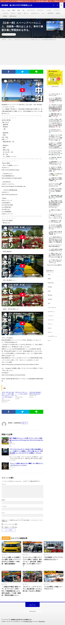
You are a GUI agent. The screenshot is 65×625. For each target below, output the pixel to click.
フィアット (57, 10)
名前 (3, 499)
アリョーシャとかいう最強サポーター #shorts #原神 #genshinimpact (55, 185)
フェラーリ (5, 13)
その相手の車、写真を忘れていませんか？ (55, 158)
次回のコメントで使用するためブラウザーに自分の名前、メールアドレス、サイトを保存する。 (22, 521)
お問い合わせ (13, 16)
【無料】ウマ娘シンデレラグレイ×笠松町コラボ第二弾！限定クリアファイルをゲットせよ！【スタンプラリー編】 (55, 255)
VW (23, 10)
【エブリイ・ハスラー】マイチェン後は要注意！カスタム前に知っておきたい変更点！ (32, 589)
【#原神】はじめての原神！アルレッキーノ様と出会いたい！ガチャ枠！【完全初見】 (55, 190)
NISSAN (50, 295)
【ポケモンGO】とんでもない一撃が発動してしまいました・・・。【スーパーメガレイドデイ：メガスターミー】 (55, 216)
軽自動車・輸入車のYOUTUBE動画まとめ (21, 619)
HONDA (5, 16)
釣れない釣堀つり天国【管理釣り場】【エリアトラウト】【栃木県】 (55, 233)
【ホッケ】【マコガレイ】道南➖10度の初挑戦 (55, 245)
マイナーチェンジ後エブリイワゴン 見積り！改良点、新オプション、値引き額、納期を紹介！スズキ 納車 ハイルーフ (32, 561)
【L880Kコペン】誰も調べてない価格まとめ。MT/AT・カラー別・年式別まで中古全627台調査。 (55, 169)
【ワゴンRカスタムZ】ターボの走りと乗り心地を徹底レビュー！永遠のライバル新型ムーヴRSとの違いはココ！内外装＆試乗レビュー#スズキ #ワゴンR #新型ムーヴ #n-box (26, 451)
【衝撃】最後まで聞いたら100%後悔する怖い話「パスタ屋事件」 (55, 115)
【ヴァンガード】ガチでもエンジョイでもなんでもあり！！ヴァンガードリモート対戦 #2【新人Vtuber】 (55, 152)
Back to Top (33, 605)
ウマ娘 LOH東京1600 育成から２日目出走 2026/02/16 (56, 250)
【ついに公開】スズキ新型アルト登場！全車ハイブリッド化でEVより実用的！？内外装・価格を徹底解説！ (11, 560)
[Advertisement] (32, 52)
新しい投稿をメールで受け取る (9, 527)
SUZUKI (58, 13)
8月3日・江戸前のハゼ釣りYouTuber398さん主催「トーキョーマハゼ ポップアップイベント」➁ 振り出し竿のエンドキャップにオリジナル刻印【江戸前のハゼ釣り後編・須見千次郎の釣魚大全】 (55, 123)
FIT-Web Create (27, 621)
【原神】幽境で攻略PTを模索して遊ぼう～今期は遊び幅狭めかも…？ (55, 197)
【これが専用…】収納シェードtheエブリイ (53, 588)
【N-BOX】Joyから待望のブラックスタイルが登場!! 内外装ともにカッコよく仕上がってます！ (55, 226)
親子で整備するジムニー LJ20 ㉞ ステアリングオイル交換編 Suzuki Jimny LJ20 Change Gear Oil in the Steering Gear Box (26, 440)
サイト (3, 512)
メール (4, 506)
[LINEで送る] (36, 72)
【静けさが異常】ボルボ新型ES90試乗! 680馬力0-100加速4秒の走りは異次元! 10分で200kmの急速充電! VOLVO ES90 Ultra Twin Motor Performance (55, 204)
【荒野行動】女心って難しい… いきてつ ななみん (55, 221)
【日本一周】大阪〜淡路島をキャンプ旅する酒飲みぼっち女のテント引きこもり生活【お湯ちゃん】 (8, 395)
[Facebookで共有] (9, 72)
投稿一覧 (24, 423)
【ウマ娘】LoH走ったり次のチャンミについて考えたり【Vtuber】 (55, 261)
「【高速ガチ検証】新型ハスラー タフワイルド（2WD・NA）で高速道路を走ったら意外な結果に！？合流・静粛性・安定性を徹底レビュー (11, 591)
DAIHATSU (50, 13)
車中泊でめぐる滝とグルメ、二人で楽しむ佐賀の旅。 (21, 394)
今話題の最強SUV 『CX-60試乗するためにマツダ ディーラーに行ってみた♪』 (55, 163)
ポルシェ (26, 13)
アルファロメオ (31, 10)
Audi (8, 10)
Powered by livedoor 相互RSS (54, 265)
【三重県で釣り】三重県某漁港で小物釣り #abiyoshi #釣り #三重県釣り (55, 179)
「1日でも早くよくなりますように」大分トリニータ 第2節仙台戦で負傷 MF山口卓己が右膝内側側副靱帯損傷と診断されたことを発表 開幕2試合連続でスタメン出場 (55, 108)
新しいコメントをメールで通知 (9, 524)
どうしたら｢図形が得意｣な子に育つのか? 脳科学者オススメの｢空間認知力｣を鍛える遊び (55, 99)
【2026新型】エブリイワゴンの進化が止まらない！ (53, 558)
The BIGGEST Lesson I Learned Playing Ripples (54, 130)
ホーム (3, 10)
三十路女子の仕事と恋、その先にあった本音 (55, 94)
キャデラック (40, 10)
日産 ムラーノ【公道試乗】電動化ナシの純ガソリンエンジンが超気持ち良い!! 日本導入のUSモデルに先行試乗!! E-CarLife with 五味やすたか (55, 145)
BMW (13, 10)
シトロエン (49, 10)
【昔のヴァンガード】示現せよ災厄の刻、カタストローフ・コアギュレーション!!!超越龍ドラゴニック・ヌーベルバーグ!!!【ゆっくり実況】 (55, 137)
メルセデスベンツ (35, 13)
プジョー (13, 13)
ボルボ (19, 13)
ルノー (43, 13)
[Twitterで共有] (22, 72)
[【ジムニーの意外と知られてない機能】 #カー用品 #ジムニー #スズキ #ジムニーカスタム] (5, 466)
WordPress (42, 621)
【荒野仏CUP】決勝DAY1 (56, 210)
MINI (18, 10)
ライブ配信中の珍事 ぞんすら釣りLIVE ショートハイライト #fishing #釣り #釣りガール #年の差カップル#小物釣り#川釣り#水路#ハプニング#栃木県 (55, 240)
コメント (4, 484)
